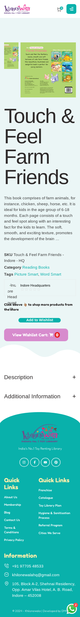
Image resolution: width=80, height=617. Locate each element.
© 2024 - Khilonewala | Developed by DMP (40, 611)
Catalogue (46, 498)
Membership (12, 505)
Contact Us (12, 520)
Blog (7, 512)
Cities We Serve (49, 533)
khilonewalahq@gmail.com (35, 575)
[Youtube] (45, 462)
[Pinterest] (56, 462)
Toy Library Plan (50, 505)
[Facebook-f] (34, 462)
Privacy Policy (14, 540)
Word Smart (50, 274)
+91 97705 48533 (27, 566)
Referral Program (50, 525)
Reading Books (36, 267)
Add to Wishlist (39, 320)
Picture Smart (26, 274)
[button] (68, 599)
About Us (10, 497)
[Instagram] (24, 462)
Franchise (45, 490)
